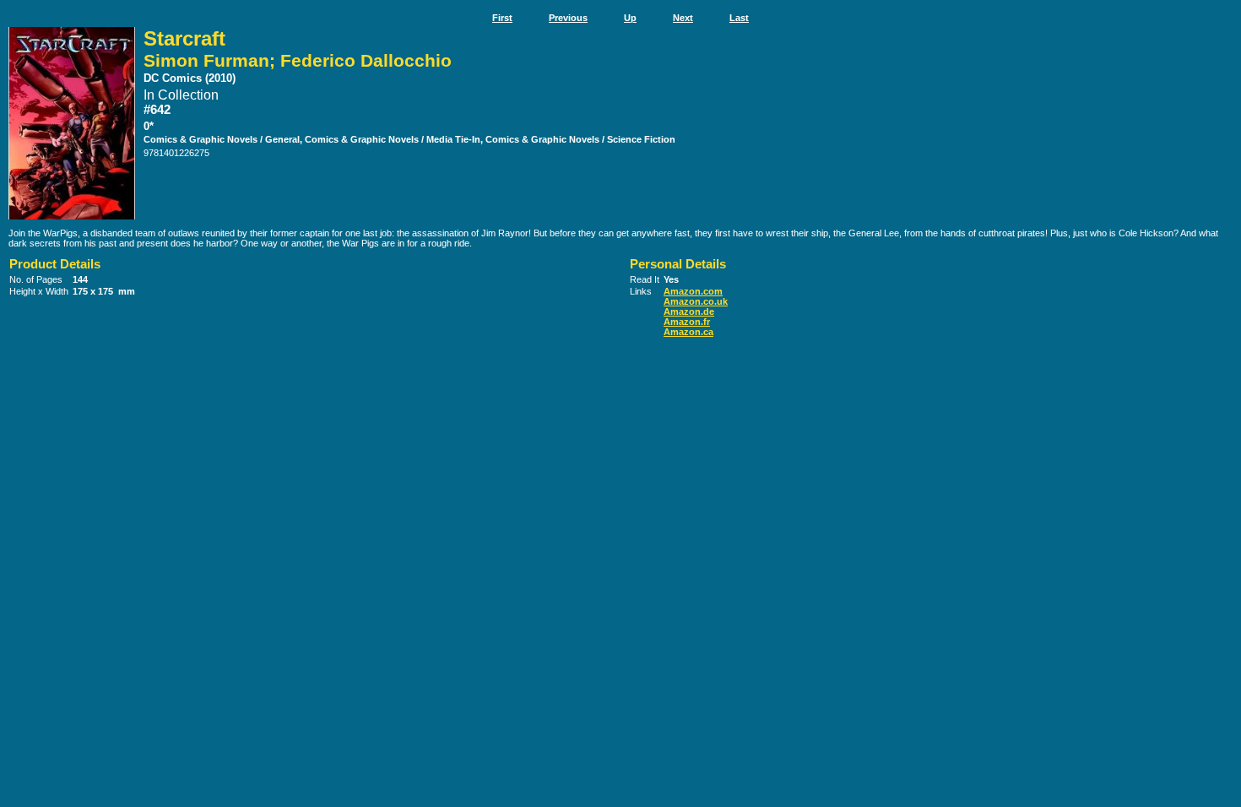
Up (630, 18)
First (502, 18)
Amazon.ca (688, 332)
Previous (568, 18)
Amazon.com (693, 291)
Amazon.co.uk (696, 301)
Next (683, 18)
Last (739, 18)
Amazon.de (689, 311)
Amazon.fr (687, 322)
